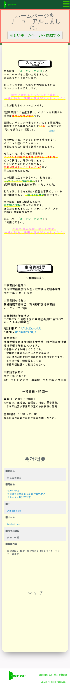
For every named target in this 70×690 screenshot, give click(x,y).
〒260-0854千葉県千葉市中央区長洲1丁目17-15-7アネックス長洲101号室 (26, 494)
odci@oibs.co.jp (25, 332)
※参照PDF (51, 131)
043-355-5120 (31, 328)
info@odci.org (13, 524)
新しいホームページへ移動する (35, 35)
